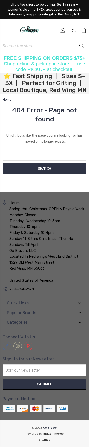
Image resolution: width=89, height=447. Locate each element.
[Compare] (73, 32)
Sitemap (44, 439)
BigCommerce (53, 433)
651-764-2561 (22, 289)
